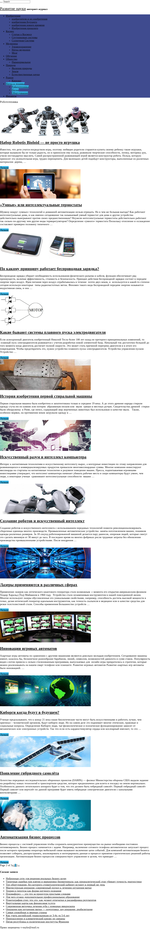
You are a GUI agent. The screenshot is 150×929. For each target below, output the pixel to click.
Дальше (4, 167)
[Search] (1, 2)
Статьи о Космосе (22, 34)
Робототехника (20, 86)
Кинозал (16, 80)
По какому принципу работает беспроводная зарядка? (49, 269)
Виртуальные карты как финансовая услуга (30, 903)
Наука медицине (21, 49)
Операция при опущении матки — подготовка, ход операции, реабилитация (49, 909)
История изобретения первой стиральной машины (46, 396)
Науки (15, 89)
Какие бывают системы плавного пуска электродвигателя (53, 332)
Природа (11, 65)
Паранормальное (21, 62)
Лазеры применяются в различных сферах (38, 585)
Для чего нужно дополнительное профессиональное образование (43, 897)
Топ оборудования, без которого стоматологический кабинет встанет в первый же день (55, 884)
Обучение (11, 55)
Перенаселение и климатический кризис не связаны (35, 918)
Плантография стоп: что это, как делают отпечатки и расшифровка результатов (51, 900)
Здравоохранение (21, 46)
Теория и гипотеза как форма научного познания (33, 890)
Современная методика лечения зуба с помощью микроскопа (40, 906)
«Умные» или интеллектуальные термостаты (41, 205)
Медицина (12, 43)
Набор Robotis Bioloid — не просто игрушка (40, 142)
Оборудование (20, 92)
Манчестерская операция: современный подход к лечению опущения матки (49, 887)
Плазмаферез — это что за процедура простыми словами (38, 893)
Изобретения (13, 15)
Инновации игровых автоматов (28, 648)
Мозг (14, 52)
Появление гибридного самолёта (29, 773)
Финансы (11, 96)
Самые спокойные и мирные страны (26, 912)
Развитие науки (13, 8)
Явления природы (22, 68)
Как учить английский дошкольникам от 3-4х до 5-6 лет (37, 915)
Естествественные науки (26, 74)
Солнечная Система (23, 40)
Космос (10, 31)
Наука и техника (15, 83)
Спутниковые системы (24, 37)
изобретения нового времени (28, 25)
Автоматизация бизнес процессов (30, 837)
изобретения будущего (24, 22)
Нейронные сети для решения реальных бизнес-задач (36, 878)
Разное (9, 77)
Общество (11, 59)
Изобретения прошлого (25, 28)
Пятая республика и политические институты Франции (37, 921)
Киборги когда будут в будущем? (29, 712)
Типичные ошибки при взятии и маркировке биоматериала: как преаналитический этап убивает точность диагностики (74, 881)
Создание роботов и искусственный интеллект (42, 521)
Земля (15, 71)
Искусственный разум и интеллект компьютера (43, 457)
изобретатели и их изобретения (29, 18)
